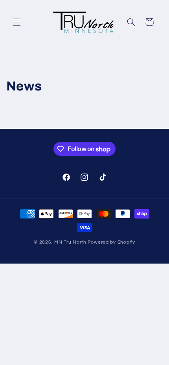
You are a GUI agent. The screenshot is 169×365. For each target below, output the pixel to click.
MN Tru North (70, 242)
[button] (16, 22)
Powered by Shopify (111, 242)
